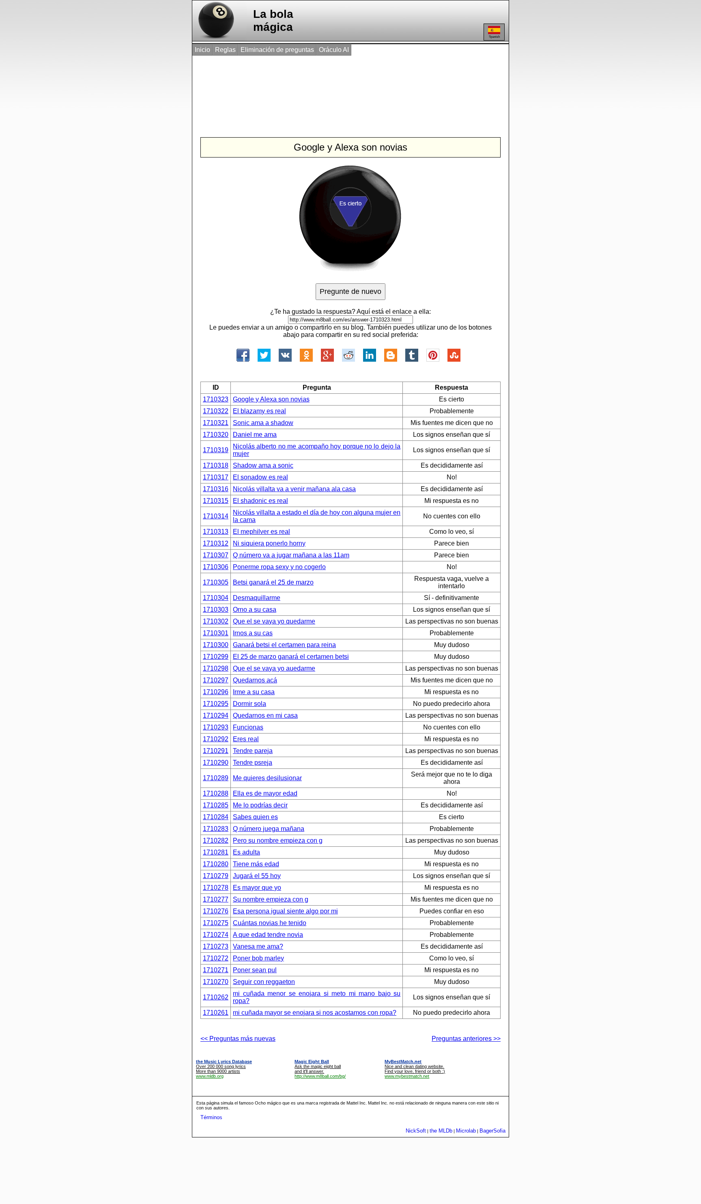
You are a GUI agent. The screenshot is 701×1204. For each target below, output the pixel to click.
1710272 (215, 958)
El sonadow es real (260, 477)
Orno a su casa (254, 609)
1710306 (215, 566)
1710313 (215, 531)
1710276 (215, 911)
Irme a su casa (254, 691)
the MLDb (441, 1131)
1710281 (215, 852)
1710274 (215, 934)
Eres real (246, 739)
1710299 (215, 656)
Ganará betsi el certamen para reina (284, 644)
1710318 (215, 465)
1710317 (215, 477)
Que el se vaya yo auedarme (274, 668)
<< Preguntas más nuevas (237, 1038)
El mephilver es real (261, 531)
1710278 (215, 887)
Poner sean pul (255, 970)
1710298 (215, 668)
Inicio (202, 49)
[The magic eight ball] (214, 38)
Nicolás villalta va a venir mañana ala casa (294, 488)
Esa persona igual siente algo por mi (285, 911)
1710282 (215, 840)
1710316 (215, 488)
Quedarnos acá (255, 680)
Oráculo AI (334, 49)
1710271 (215, 970)
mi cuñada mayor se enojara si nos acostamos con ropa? (314, 1012)
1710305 (215, 582)
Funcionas (248, 727)
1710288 (215, 793)
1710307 (215, 555)
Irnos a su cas (253, 633)
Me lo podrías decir (260, 805)
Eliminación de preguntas (277, 49)
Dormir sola (249, 703)
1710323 (215, 399)
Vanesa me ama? (258, 946)
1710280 (215, 864)
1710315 (215, 500)
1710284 (215, 816)
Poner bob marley (258, 958)
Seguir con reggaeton (264, 981)
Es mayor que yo (257, 887)
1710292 (215, 739)
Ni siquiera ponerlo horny (269, 543)
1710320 (215, 434)
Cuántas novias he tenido (269, 922)
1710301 (215, 633)
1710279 (215, 875)
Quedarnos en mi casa (265, 715)
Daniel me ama (255, 434)
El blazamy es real (259, 411)
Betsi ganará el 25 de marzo (273, 582)
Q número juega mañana (268, 828)
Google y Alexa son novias (271, 399)
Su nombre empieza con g (270, 899)
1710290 (215, 762)
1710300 (215, 644)
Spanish (494, 37)
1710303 (215, 609)
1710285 (215, 805)
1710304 (215, 597)
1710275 (215, 922)
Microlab (466, 1131)
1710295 (215, 703)
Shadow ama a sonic (263, 465)
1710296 (215, 691)
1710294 (215, 715)
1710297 (215, 680)
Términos (211, 1117)
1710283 (215, 828)
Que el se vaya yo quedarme (274, 621)
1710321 (215, 422)
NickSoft (416, 1131)
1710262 (215, 997)
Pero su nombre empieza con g (278, 840)
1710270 (215, 981)
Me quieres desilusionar (267, 778)
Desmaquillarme (256, 597)
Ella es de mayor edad (265, 793)
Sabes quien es (255, 816)
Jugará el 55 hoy (257, 875)
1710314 (215, 516)
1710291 (215, 750)
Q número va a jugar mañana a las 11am (291, 555)
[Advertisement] (342, 88)
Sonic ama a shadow (263, 422)
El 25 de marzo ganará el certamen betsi (291, 656)
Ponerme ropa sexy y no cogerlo (279, 566)
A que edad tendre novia (268, 934)
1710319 (215, 450)
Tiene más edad (256, 864)
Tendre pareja (253, 750)
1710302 (215, 621)
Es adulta (246, 852)
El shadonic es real (260, 500)
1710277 (215, 899)
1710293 (215, 727)
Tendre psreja (252, 762)
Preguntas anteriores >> (466, 1038)
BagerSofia (492, 1131)
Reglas (225, 49)
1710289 (215, 778)
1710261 (215, 1012)
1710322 (215, 411)
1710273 (215, 946)
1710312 (215, 543)
